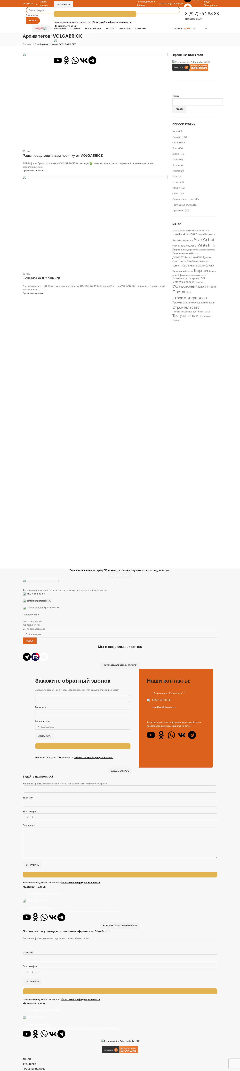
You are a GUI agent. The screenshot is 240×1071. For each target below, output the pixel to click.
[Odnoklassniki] (66, 60)
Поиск (179, 109)
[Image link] (41, 583)
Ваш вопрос (29, 825)
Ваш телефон (42, 721)
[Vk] (84, 60)
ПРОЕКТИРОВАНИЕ (34, 1068)
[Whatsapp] (75, 60)
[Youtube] (58, 60)
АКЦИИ (27, 1059)
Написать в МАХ (193, 18)
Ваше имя (40, 707)
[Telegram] (92, 60)
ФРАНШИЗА (29, 1063)
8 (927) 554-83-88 (68, 40)
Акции (39, 28)
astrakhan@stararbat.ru (71, 47)
